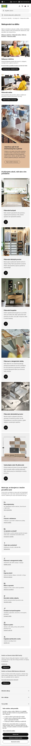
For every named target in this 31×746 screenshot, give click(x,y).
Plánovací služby (11, 36)
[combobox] (15, 10)
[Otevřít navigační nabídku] (28, 6)
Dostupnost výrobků (8, 536)
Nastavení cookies (15, 741)
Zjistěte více (7, 643)
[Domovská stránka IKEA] (4, 6)
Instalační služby (7, 616)
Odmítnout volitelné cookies (15, 738)
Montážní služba (7, 602)
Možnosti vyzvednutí (8, 589)
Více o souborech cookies (9, 730)
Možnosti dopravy (8, 577)
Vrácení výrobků (7, 522)
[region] (15, 725)
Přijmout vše (15, 734)
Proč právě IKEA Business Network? (9, 679)
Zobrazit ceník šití (8, 630)
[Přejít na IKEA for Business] (15, 124)
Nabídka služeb (7, 564)
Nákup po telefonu (6, 34)
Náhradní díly (7, 549)
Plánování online (16, 34)
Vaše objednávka (8, 510)
